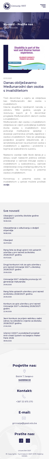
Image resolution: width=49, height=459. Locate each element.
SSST (29, 450)
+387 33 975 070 (24, 401)
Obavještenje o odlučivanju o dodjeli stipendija (21, 230)
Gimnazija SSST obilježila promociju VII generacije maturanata (22, 282)
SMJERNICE (24, 380)
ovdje (6, 184)
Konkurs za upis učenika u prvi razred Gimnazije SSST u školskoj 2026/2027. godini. (22, 307)
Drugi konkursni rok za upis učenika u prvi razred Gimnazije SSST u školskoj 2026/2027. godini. (22, 268)
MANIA (24, 456)
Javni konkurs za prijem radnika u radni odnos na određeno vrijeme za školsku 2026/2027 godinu (22, 322)
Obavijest (8, 241)
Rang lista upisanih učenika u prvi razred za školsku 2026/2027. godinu (23, 294)
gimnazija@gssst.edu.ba (24, 423)
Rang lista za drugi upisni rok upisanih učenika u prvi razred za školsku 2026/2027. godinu (22, 254)
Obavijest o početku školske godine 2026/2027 (21, 218)
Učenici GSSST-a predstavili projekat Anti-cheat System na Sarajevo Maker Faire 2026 (21, 337)
